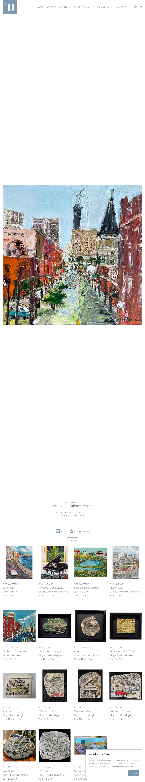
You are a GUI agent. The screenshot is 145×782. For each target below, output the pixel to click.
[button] (65, 7)
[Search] (135, 7)
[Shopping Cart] (140, 7)
